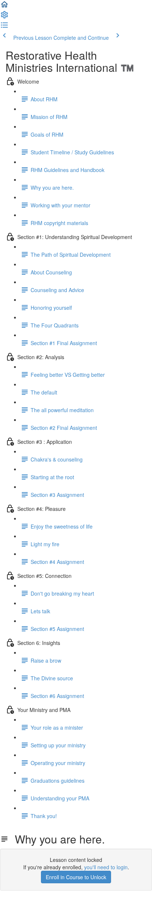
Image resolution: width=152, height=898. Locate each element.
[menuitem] (4, 17)
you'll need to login (106, 867)
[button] (4, 6)
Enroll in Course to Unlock (76, 877)
